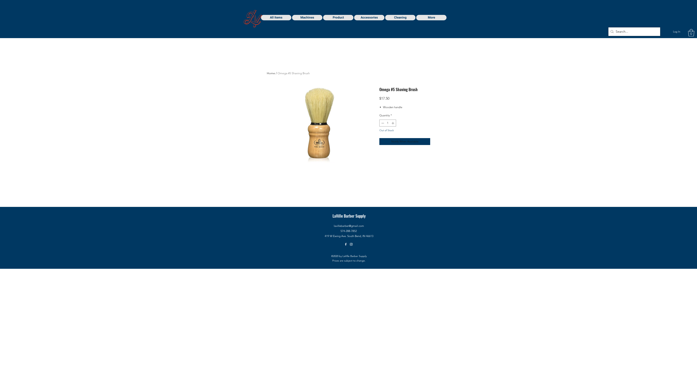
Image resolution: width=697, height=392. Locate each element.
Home (271, 73)
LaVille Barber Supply (349, 216)
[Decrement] (382, 123)
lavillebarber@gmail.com (349, 226)
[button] (691, 32)
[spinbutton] (388, 123)
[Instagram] (351, 244)
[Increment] (393, 123)
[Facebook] (346, 244)
